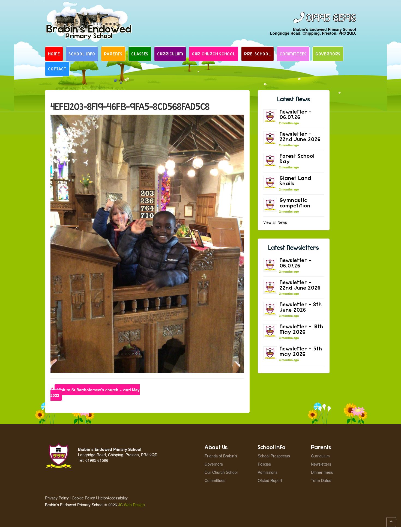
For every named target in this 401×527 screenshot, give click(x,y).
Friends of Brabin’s (221, 455)
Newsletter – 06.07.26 (296, 114)
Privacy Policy (57, 497)
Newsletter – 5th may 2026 (301, 351)
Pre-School (257, 53)
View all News (275, 222)
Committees (293, 53)
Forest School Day (297, 158)
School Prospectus (274, 455)
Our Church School (213, 53)
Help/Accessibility (113, 497)
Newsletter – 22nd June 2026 (300, 136)
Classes (139, 53)
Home (54, 53)
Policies (264, 464)
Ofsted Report (270, 480)
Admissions (267, 472)
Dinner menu (322, 472)
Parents (113, 53)
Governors (327, 53)
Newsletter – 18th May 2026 (301, 329)
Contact (57, 68)
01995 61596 (331, 18)
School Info (82, 53)
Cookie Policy (83, 497)
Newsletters (321, 464)
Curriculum (170, 53)
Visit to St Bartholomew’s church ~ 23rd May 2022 (95, 392)
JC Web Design (131, 504)
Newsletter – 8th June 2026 (301, 307)
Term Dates (321, 480)
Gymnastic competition (295, 203)
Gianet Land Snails (295, 180)
